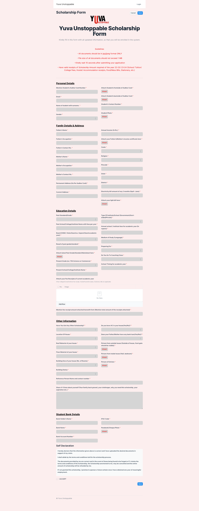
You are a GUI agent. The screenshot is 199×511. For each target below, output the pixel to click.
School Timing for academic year (113, 264)
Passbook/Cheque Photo (110, 428)
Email (58, 97)
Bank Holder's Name (63, 419)
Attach (104, 91)
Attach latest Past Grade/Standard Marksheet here (75, 253)
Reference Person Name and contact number (72, 379)
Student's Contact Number (111, 104)
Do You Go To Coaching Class (112, 255)
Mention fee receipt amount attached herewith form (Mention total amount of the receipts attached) (93, 310)
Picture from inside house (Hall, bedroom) (116, 354)
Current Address (62, 192)
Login (139, 4)
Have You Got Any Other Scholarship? (70, 325)
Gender (59, 114)
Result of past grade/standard (67, 244)
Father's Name (61, 130)
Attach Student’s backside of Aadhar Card (116, 96)
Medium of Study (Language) (112, 237)
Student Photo (106, 113)
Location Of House (63, 334)
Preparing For (106, 246)
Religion (104, 156)
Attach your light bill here (110, 200)
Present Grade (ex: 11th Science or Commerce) (73, 261)
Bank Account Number (64, 436)
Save (140, 13)
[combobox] (122, 178)
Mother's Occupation (64, 165)
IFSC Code (105, 419)
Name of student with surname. (67, 105)
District (104, 182)
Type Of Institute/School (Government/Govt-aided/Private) (117, 216)
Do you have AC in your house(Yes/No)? (115, 325)
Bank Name (60, 428)
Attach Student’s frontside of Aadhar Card (116, 88)
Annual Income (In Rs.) (109, 130)
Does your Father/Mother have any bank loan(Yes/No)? (121, 334)
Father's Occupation (63, 139)
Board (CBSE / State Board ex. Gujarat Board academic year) (76, 234)
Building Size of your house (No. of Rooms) (72, 361)
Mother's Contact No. (64, 174)
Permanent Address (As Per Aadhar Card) (71, 183)
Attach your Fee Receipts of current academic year (75, 279)
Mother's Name (61, 157)
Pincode (104, 165)
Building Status (61, 370)
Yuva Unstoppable (65, 4)
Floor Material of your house (66, 352)
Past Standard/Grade (64, 215)
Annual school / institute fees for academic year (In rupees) (120, 227)
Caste (103, 147)
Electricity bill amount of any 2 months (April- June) (120, 191)
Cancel (133, 13)
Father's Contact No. (63, 148)
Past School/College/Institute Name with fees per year (76, 224)
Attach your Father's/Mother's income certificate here (121, 139)
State (103, 174)
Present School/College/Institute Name (70, 270)
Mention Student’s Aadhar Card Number (70, 88)
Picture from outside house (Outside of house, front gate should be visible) (121, 344)
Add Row (62, 304)
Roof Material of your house (66, 343)
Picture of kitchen (107, 362)
